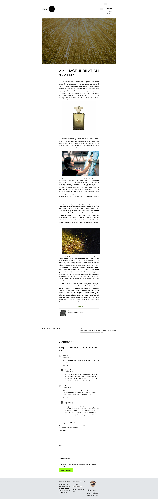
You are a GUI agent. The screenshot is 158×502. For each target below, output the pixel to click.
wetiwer (65, 492)
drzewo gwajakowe (101, 330)
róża (102, 332)
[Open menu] (101, 9)
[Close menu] (105, 4)
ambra (81, 330)
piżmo (65, 490)
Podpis (61, 445)
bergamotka (65, 484)
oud (93, 332)
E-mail (61, 452)
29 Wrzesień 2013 (69, 371)
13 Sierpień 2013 (67, 357)
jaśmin (62, 488)
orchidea (89, 332)
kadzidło (109, 330)
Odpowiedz (65, 365)
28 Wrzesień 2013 (67, 387)
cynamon (86, 330)
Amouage (57, 328)
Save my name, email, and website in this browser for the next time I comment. (78, 465)
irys (59, 488)
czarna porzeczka (92, 330)
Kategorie (75, 484)
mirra (85, 332)
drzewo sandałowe (66, 486)
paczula (61, 490)
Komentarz (62, 430)
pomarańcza (97, 332)
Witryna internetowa (64, 458)
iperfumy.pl (80, 306)
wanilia (61, 492)
